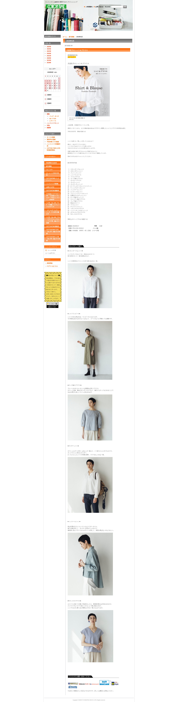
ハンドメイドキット (53, 123)
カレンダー (49, 169)
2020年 (49, 58)
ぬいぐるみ (52, 118)
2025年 (49, 46)
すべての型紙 (51, 137)
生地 (48, 125)
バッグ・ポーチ (54, 116)
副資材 (49, 127)
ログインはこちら (52, 266)
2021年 (49, 55)
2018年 (49, 62)
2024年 (49, 49)
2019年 (49, 60)
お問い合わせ (99, 7)
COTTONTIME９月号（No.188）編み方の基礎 (53, 238)
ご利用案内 (89, 7)
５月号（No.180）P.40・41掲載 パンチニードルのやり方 (53, 204)
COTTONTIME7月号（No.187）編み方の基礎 (53, 231)
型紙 (48, 114)
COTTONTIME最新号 (52, 190)
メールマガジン (51, 156)
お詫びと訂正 (50, 187)
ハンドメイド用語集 (52, 183)
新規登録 (49, 263)
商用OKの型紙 (51, 139)
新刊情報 (49, 166)
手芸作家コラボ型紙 (53, 141)
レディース (52, 121)
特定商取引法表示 (51, 163)
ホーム (65, 37)
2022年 (49, 53)
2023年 (49, 51)
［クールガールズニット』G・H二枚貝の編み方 (53, 212)
